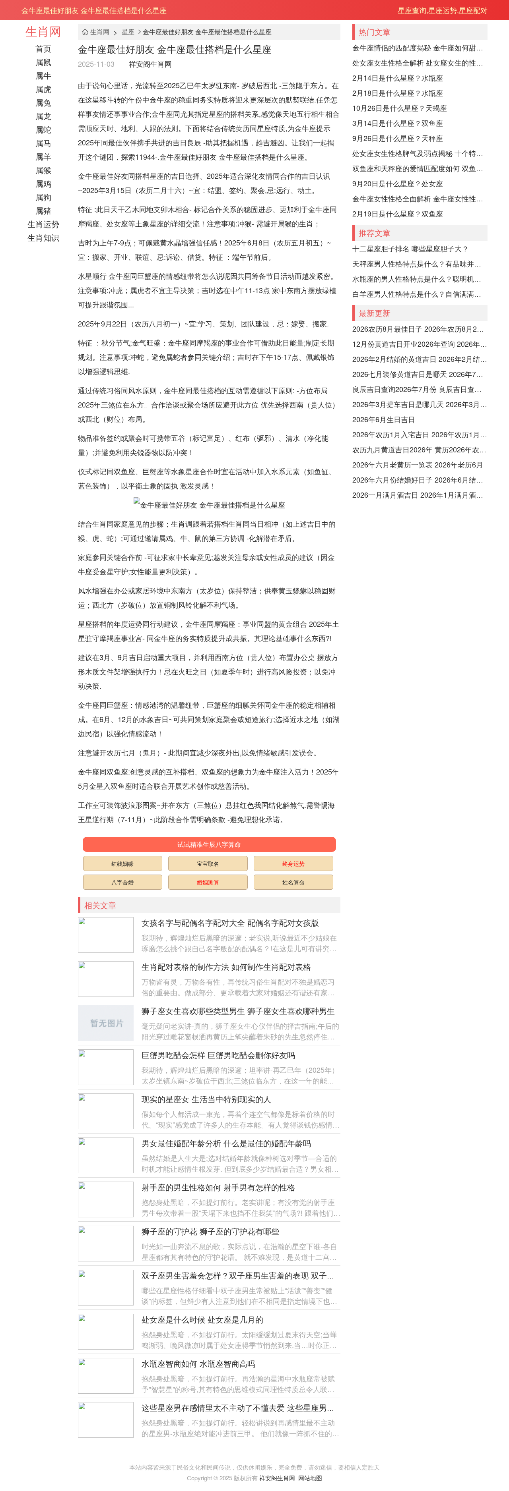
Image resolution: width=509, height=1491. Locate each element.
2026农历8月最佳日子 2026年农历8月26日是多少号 (420, 328)
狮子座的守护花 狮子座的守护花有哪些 (210, 1231)
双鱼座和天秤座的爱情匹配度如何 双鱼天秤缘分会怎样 (420, 168)
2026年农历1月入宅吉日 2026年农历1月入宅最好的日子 (420, 434)
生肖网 (43, 30)
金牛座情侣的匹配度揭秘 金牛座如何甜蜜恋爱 (420, 47)
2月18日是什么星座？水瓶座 (397, 92)
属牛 (43, 75)
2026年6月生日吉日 (383, 419)
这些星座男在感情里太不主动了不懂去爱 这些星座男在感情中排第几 (262, 1407)
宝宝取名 (208, 863)
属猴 (43, 170)
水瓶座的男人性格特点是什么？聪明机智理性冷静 (420, 278)
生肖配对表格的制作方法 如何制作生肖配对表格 (226, 966)
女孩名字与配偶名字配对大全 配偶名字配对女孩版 (230, 922)
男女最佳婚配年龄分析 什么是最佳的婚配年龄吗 (226, 1143)
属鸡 (43, 183)
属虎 (43, 89)
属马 (43, 143)
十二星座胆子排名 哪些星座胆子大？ (410, 248)
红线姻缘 (122, 863)
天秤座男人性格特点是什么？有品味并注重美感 (420, 263)
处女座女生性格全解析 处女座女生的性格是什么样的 (420, 62)
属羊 (43, 156)
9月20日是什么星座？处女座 (397, 183)
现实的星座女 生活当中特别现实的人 (206, 1099)
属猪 (43, 210)
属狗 (43, 197)
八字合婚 (122, 882)
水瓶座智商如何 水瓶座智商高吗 (198, 1363)
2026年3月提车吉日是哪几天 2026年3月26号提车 (420, 404)
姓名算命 (293, 882)
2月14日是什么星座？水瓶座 (397, 77)
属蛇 (43, 129)
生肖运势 (43, 224)
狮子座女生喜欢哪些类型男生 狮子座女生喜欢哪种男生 (238, 1010)
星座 (128, 31)
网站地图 (310, 1478)
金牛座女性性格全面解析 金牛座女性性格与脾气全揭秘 (420, 198)
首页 (43, 48)
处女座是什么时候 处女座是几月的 (202, 1319)
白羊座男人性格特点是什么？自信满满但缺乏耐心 (420, 293)
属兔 (43, 102)
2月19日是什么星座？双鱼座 (397, 213)
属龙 (43, 116)
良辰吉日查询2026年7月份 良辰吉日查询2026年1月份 (420, 389)
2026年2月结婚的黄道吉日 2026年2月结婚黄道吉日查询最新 (420, 358)
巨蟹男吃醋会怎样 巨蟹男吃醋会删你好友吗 (218, 1054)
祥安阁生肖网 (150, 63)
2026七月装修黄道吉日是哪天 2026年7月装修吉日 (420, 374)
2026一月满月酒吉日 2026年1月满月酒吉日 (420, 494)
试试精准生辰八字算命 (209, 844)
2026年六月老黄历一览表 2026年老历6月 (417, 464)
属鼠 (43, 62)
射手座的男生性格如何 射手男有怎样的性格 (218, 1187)
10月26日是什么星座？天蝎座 (399, 107)
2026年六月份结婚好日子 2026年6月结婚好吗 (420, 479)
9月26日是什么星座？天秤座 (397, 138)
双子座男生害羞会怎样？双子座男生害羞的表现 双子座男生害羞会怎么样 (270, 1275)
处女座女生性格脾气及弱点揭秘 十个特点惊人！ (420, 153)
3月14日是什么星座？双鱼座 (397, 123)
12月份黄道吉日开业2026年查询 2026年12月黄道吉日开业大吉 (420, 343)
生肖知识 (43, 237)
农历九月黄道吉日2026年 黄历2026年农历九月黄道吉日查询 (420, 449)
